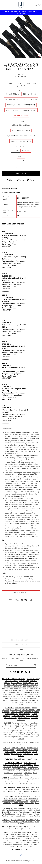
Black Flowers (32, 759)
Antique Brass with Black (21, 141)
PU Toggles (30, 819)
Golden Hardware (26, 764)
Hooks (27, 774)
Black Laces (24, 778)
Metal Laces (21, 782)
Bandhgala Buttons (18, 686)
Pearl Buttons (28, 688)
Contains (21, 147)
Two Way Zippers (8, 838)
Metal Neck (32, 799)
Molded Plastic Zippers (12, 834)
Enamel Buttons (33, 678)
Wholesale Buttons (18, 678)
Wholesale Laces (12, 784)
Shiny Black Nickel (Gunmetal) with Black (21, 136)
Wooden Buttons (14, 829)
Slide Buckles (18, 731)
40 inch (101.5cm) (21, 116)
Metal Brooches (24, 713)
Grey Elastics (28, 753)
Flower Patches (24, 812)
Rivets (35, 772)
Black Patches (28, 814)
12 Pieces (25, 151)
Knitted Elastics (8, 749)
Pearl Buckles (30, 735)
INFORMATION (20, 645)
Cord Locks (18, 772)
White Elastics (10, 751)
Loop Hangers (10, 770)
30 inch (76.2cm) (29, 110)
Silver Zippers (8, 844)
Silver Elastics (16, 753)
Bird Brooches (15, 709)
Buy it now (21, 173)
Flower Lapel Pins (14, 789)
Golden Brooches (10, 717)
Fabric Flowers (19, 759)
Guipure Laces (10, 782)
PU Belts (25, 742)
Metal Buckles (30, 731)
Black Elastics (33, 749)
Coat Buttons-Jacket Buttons (21, 683)
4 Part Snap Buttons (24, 702)
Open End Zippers (32, 836)
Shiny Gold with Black (21, 125)
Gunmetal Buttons (9, 696)
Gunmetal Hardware (11, 764)
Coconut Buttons (11, 680)
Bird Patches (7, 810)
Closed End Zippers (16, 836)
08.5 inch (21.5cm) (30, 99)
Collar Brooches (17, 711)
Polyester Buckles (21, 737)
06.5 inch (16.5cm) (12, 99)
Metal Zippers (32, 832)
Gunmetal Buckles (9, 727)
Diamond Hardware (24, 770)
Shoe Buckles (19, 735)
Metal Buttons (28, 682)
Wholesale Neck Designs (24, 797)
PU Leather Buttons (16, 690)
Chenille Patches (33, 810)
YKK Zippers (21, 840)
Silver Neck (7, 802)
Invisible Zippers (28, 834)
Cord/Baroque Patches (17, 816)
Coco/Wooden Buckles (11, 733)
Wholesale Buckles (19, 723)
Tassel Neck (22, 799)
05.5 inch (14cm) (29, 94)
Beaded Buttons (33, 692)
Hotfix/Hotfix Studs (19, 766)
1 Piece (15, 151)
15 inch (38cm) (29, 105)
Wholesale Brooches (23, 708)
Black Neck (29, 802)
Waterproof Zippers (23, 838)
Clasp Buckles (9, 729)
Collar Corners (18, 774)
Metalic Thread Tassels (27, 784)
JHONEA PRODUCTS (20, 640)
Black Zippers (8, 842)
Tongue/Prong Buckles (29, 733)
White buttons (21, 694)
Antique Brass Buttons (25, 696)
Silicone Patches (34, 816)
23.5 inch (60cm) (12, 110)
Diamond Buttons (32, 690)
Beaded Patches (19, 810)
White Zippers (20, 842)
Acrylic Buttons (8, 694)
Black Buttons (33, 694)
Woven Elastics (32, 748)
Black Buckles (22, 727)
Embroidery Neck (8, 801)
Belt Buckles (7, 735)
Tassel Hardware (9, 768)
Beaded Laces (13, 778)
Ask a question (21, 592)
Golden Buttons (18, 698)
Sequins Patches (15, 814)
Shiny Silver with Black (21, 130)
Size (21, 90)
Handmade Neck (22, 801)
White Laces (34, 778)
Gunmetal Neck (18, 802)
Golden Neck (34, 801)
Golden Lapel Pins (22, 791)
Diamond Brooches (31, 711)
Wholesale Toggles (18, 819)
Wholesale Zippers (19, 832)
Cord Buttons (7, 692)
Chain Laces (32, 780)
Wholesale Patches (18, 808)
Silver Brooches (24, 717)
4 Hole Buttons (32, 700)
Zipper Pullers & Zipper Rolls (21, 846)
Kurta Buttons (16, 682)
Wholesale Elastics (18, 748)
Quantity (21, 156)
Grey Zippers (33, 844)
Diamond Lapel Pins (30, 789)
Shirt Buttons (24, 680)
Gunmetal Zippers (21, 844)
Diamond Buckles (22, 729)
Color (21, 121)
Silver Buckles (30, 725)
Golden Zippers (32, 842)
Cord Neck (13, 799)
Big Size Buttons (19, 692)
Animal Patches (32, 808)
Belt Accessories (30, 762)
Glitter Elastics (21, 749)
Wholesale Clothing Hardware (27, 768)
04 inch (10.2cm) (12, 94)
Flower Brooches (18, 715)
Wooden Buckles (33, 827)
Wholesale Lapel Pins (21, 787)
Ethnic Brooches (11, 713)
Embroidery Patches (10, 812)
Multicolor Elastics (24, 751)
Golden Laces (21, 780)
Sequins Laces (10, 780)
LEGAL (20, 650)
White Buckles (34, 727)
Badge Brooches (32, 715)
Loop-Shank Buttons (17, 700)
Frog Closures (28, 821)
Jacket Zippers (9, 840)
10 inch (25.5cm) (13, 105)
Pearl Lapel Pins (9, 791)
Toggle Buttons (15, 688)
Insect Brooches (28, 709)
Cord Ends (28, 772)
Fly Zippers (36, 838)
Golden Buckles (18, 725)
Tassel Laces (31, 782)
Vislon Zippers (32, 840)
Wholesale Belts (15, 742)
